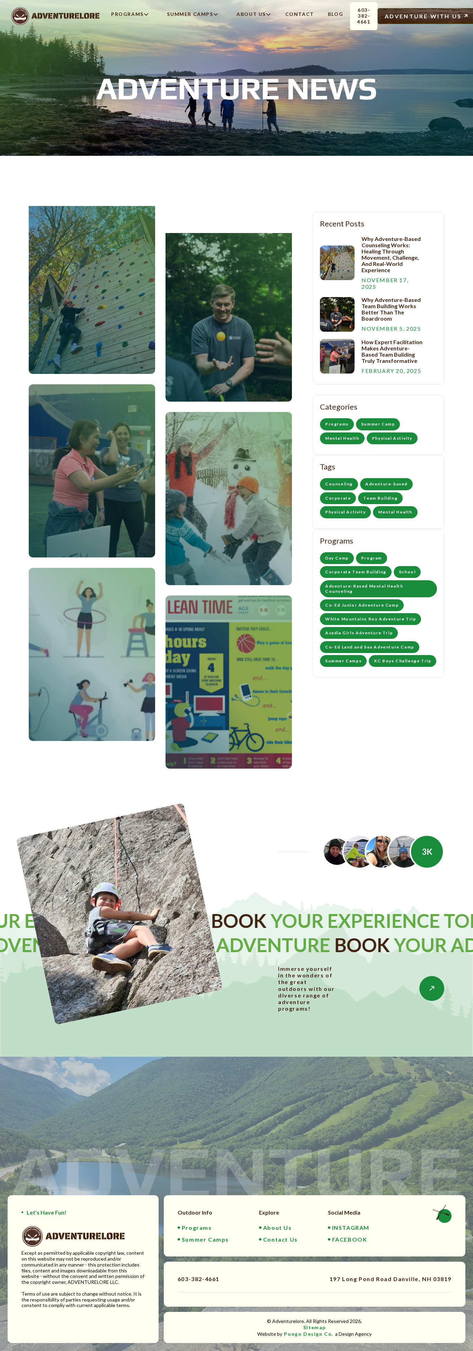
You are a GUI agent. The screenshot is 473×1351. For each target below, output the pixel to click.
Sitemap (314, 1327)
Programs (62, 301)
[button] (128, 16)
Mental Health (204, 541)
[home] (55, 16)
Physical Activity (70, 659)
